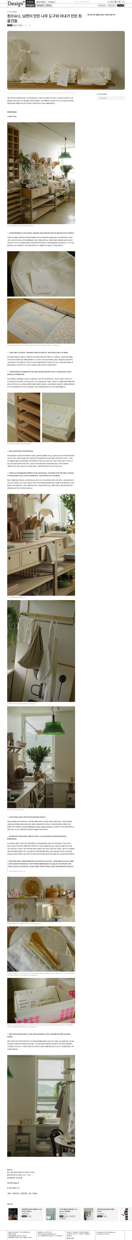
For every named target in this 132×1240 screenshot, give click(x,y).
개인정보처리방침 (83, 1232)
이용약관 (75, 1232)
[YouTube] (112, 2)
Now (48, 5)
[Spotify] (115, 2)
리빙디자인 (16, 1193)
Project (30, 5)
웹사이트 (12, 1177)
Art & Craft (72, 1216)
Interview (103, 98)
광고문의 (69, 1235)
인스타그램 (19, 1177)
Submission (111, 5)
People (40, 5)
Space (15, 25)
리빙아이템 (24, 1193)
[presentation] (14, 1214)
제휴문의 (87, 1234)
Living (20, 25)
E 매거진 (81, 1234)
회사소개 (69, 1232)
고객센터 (69, 1234)
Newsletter (102, 5)
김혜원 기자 (15, 1188)
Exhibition (63, 1218)
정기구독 (75, 1234)
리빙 (10, 1193)
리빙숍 (35, 1193)
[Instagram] (119, 2)
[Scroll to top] (130, 1238)
